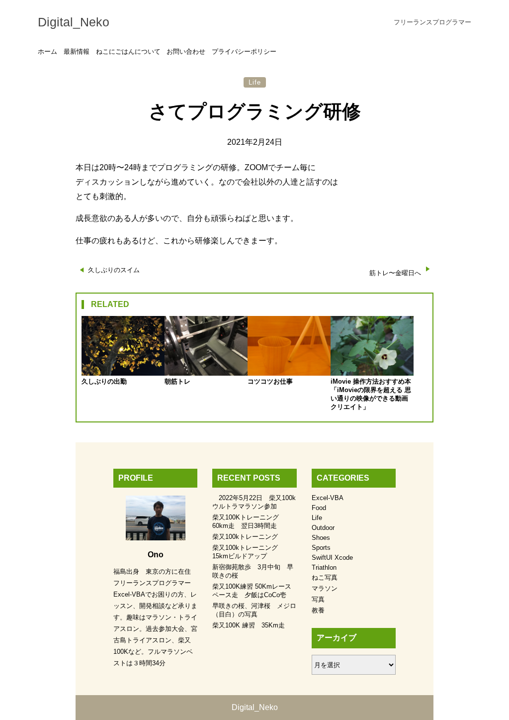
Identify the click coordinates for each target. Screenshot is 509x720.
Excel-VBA (327, 498)
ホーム (47, 51)
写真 (318, 599)
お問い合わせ (186, 51)
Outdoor (323, 527)
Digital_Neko (73, 22)
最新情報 (76, 51)
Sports (321, 547)
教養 (318, 610)
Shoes (321, 537)
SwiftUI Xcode (332, 557)
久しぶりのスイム (114, 270)
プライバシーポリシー (244, 51)
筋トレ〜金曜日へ (395, 273)
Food (319, 508)
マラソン (325, 588)
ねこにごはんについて (128, 51)
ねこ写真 (325, 577)
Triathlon (324, 567)
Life (255, 82)
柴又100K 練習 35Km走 (248, 625)
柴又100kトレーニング (245, 536)
